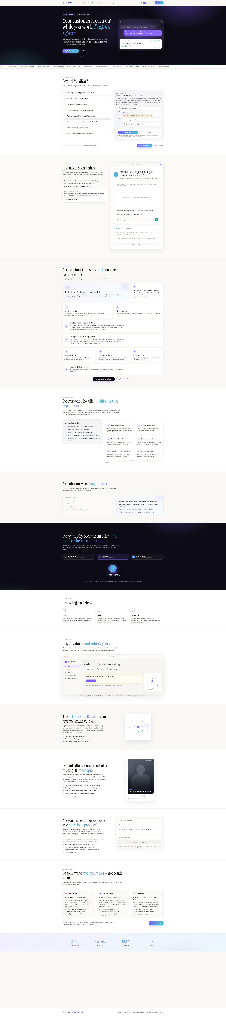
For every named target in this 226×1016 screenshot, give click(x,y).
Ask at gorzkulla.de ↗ (72, 199)
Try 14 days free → (70, 51)
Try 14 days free (158, 145)
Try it (84, 3)
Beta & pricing (110, 3)
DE (141, 2)
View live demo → (144, 145)
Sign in (151, 3)
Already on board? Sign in (76, 993)
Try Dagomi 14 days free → (104, 379)
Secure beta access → (77, 988)
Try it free (159, 3)
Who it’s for (91, 3)
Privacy (142, 1012)
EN (144, 2)
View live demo (87, 51)
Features (78, 3)
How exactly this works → (70, 797)
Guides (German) (127, 1012)
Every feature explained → (124, 379)
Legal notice (136, 1012)
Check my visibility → (139, 842)
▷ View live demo (95, 988)
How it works (99, 3)
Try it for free (156, 923)
